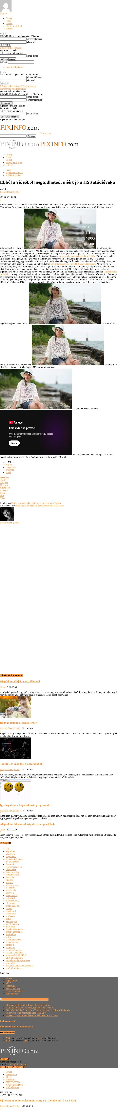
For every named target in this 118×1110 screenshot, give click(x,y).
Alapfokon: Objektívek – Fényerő (20, 681)
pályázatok (11, 903)
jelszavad (31, 42)
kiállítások (10, 887)
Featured (10, 864)
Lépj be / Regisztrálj (15, 67)
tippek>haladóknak (14, 172)
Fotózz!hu (10, 986)
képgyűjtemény (13, 885)
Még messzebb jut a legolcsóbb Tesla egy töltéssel (28, 1005)
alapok (9, 464)
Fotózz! (9, 28)
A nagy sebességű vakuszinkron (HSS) (77, 256)
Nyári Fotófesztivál (14, 991)
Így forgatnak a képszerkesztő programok (25, 805)
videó (8, 472)
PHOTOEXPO (13, 988)
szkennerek (11, 913)
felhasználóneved (34, 39)
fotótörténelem (12, 874)
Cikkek (9, 23)
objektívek (10, 898)
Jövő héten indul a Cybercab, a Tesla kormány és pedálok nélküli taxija (38, 1010)
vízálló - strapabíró (14, 952)
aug (39, 1038)
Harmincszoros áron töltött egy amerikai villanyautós (30, 1007)
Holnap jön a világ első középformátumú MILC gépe (40, 505)
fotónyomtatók (12, 872)
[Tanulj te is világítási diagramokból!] (15, 758)
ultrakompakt (12, 942)
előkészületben (12, 861)
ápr (25, 1040)
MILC (9, 983)
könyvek (10, 893)
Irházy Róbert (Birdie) (10, 192)
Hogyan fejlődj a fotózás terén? (18, 722)
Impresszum (11, 980)
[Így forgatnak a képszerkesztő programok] (15, 799)
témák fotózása (12, 924)
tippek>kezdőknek (14, 932)
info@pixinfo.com (18, 1064)
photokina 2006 (13, 906)
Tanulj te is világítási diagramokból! (21, 763)
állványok (10, 854)
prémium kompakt (14, 950)
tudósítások (11, 934)
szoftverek (10, 916)
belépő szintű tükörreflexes (18, 960)
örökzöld (10, 470)
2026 (8, 1038)
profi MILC (11, 963)
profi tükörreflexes (14, 968)
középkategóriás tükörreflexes (19, 965)
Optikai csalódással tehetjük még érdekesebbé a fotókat (36, 503)
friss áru (9, 880)
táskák (9, 919)
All (7, 848)
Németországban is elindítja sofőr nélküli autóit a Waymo (32, 1015)
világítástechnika (13, 175)
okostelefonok (12, 900)
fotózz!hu (10, 877)
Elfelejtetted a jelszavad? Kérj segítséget (18, 86)
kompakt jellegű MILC (16, 955)
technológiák (11, 921)
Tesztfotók (10, 926)
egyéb (8, 170)
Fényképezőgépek (14, 26)
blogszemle (11, 467)
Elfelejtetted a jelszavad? (11, 48)
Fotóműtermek (12, 993)
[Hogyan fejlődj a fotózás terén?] (15, 717)
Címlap (9, 18)
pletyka (9, 908)
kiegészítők (11, 890)
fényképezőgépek (14, 867)
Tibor (2, 687)
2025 (8, 1040)
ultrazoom (10, 947)
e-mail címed (32, 56)
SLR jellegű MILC (14, 958)
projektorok (11, 911)
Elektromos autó (8, 1021)
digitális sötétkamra (14, 859)
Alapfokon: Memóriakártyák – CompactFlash (27, 824)
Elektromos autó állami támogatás (16, 1026)
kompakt (10, 945)
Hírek (8, 21)
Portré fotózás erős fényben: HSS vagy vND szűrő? (72, 264)
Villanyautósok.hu (39, 999)
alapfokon (10, 851)
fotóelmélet (11, 869)
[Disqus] (59, 560)
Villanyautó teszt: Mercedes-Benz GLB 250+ (26, 1013)
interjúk (9, 882)
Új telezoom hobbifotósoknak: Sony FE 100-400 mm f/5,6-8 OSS (38, 1100)
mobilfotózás (11, 895)
